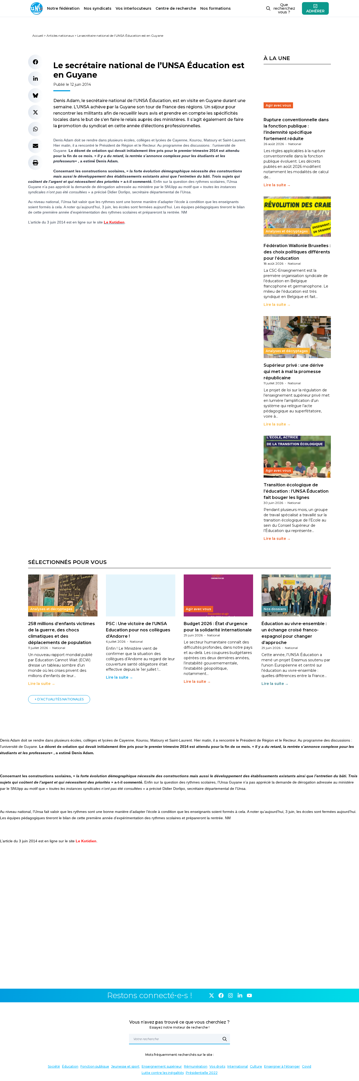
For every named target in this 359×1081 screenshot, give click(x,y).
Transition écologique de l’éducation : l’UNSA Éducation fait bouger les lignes (296, 491)
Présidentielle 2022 (202, 1073)
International (237, 1066)
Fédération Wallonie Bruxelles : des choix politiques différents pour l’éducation (297, 252)
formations (215, 8)
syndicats (97, 8)
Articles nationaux (60, 36)
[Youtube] (249, 995)
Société (54, 1066)
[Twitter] (211, 995)
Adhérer (315, 11)
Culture (256, 1066)
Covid (306, 1066)
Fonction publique (94, 1066)
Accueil (37, 36)
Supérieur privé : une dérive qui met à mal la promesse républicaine (294, 371)
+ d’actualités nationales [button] (59, 699)
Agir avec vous (278, 105)
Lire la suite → (277, 185)
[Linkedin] (240, 995)
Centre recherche (176, 8)
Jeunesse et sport (125, 1066)
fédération (63, 8)
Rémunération (195, 1066)
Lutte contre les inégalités (163, 1073)
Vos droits (217, 1066)
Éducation (70, 1066)
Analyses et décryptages (287, 231)
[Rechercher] (224, 1039)
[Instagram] (230, 995)
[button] (35, 62)
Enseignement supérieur (162, 1066)
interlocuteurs (133, 8)
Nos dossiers (275, 609)
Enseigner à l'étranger (282, 1066)
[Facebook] (221, 995)
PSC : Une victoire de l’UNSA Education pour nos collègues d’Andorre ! (138, 630)
